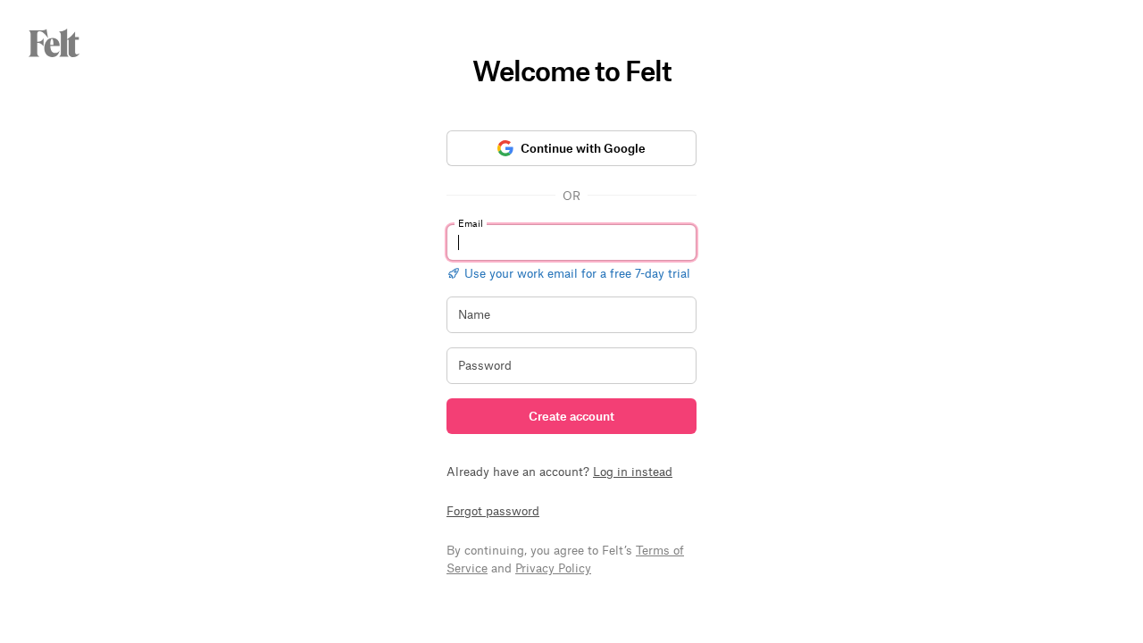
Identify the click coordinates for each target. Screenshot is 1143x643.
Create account (571, 415)
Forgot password (492, 510)
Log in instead (632, 471)
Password (485, 364)
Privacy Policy (553, 567)
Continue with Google (583, 147)
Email (470, 223)
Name (474, 314)
